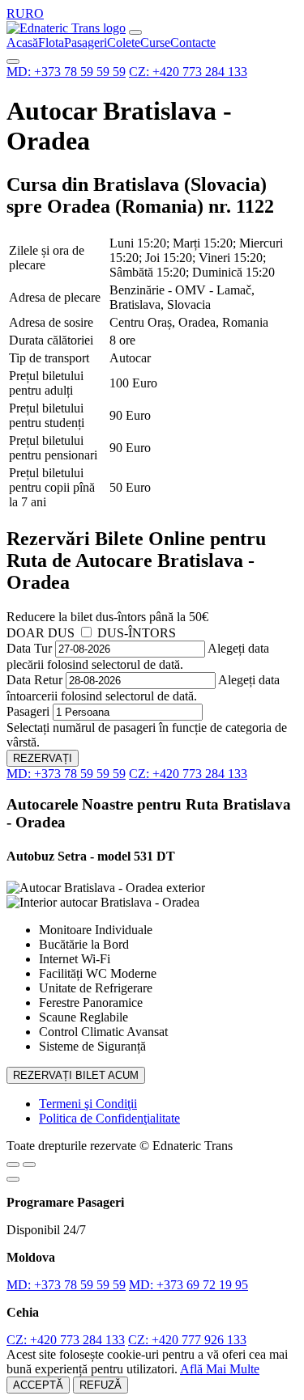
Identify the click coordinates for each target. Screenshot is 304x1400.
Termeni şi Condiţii (88, 1103)
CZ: (188, 71)
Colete (123, 42)
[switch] (86, 632)
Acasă (22, 42)
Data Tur (29, 648)
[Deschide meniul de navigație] (135, 32)
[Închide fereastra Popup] (12, 1179)
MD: (66, 71)
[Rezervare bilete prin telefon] (12, 61)
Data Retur (34, 680)
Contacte (193, 42)
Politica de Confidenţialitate (109, 1118)
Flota (51, 42)
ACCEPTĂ (38, 1385)
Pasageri (85, 42)
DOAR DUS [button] (40, 633)
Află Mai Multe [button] (219, 1369)
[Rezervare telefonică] (29, 1164)
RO (34, 13)
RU (15, 13)
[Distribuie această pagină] (12, 1164)
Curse (155, 42)
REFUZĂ (100, 1385)
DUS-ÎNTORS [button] (136, 633)
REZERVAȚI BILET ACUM (76, 1075)
